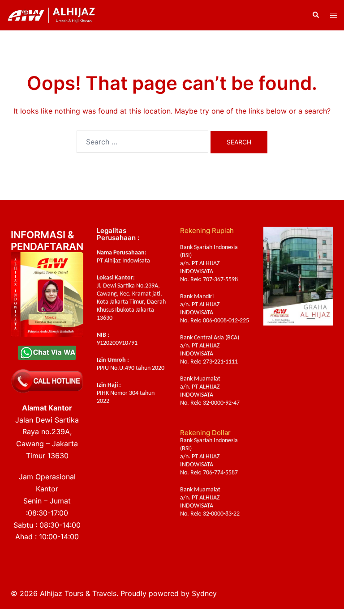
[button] (315, 15)
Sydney (204, 593)
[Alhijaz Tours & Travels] (51, 14)
